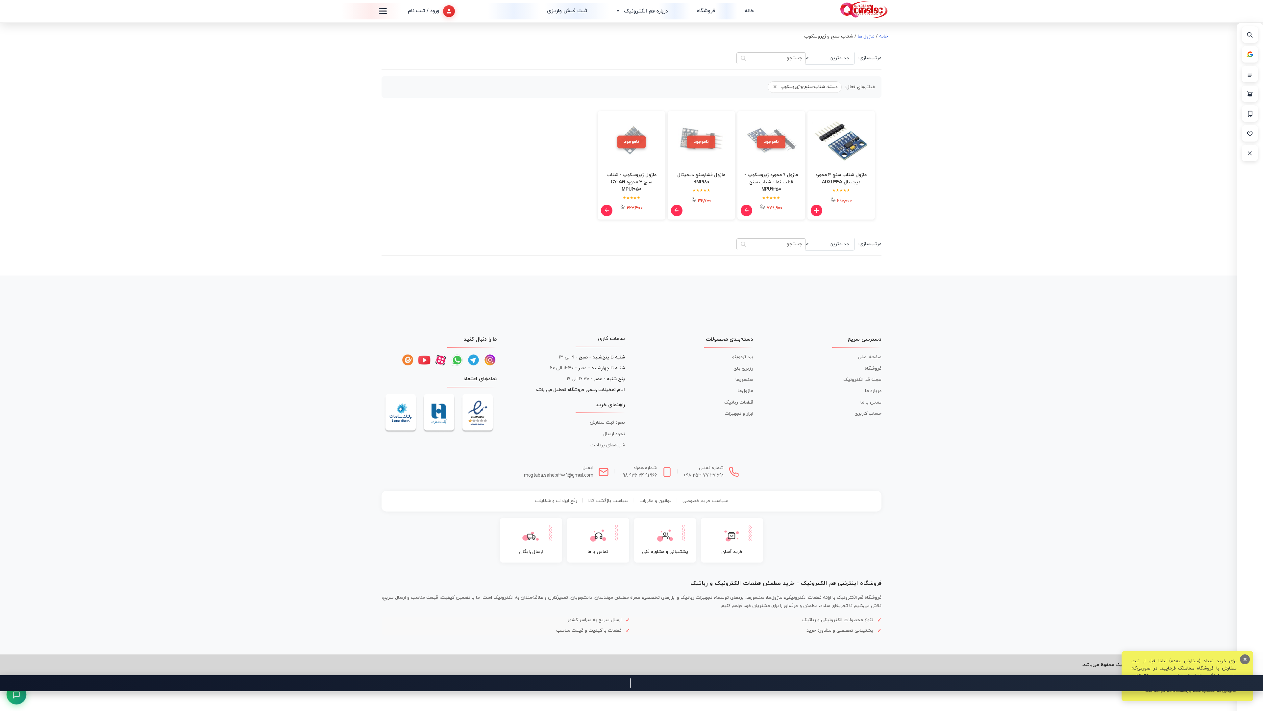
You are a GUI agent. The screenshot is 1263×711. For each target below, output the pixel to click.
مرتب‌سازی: (869, 58)
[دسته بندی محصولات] (1250, 74)
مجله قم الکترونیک (862, 380)
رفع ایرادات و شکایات (556, 501)
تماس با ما (870, 402)
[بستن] (1250, 153)
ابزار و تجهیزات (739, 413)
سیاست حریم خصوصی (705, 501)
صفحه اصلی (869, 357)
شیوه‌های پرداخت (607, 445)
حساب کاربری (867, 413)
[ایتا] (407, 360)
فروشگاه (706, 10)
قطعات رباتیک (738, 402)
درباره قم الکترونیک (642, 11)
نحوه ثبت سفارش (607, 422)
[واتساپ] (457, 360)
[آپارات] (440, 360)
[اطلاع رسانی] (1250, 113)
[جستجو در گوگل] (1250, 54)
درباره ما (873, 391)
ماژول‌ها (745, 391)
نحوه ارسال (614, 434)
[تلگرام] (473, 360)
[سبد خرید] (1250, 94)
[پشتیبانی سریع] (16, 694)
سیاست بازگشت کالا (608, 501)
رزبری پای (743, 368)
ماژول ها (866, 36)
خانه (749, 10)
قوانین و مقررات (655, 501)
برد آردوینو (742, 357)
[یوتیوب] (424, 360)
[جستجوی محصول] (1250, 34)
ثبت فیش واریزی (567, 10)
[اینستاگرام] (490, 360)
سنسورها (744, 380)
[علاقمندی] (1250, 133)
